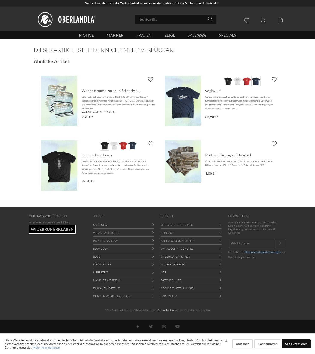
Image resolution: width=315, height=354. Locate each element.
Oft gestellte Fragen (177, 224)
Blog (96, 256)
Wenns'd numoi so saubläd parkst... (111, 90)
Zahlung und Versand (178, 240)
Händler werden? (106, 280)
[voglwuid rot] (246, 81)
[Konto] (267, 20)
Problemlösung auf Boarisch (228, 155)
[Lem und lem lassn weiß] (113, 145)
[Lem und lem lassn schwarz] (104, 145)
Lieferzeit (100, 272)
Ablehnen (242, 344)
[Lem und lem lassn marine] (132, 145)
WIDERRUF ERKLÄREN (52, 229)
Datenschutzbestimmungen (263, 252)
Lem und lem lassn (97, 155)
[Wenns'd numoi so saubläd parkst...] (59, 101)
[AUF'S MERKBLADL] (274, 79)
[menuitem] (175, 19)
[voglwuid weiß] (237, 81)
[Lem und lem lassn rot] (123, 145)
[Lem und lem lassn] (59, 165)
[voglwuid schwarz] (228, 81)
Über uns (100, 224)
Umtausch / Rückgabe (177, 248)
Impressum (169, 296)
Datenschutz (171, 280)
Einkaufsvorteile (106, 288)
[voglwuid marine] (256, 81)
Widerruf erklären (175, 256)
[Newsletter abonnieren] (280, 243)
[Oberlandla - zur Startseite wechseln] (66, 19)
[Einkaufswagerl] (283, 20)
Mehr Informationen (46, 347)
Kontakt (167, 232)
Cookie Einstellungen (178, 288)
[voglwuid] (183, 101)
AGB (163, 272)
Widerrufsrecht (173, 264)
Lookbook (101, 248)
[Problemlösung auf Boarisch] (183, 161)
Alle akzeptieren (296, 344)
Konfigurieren (268, 344)
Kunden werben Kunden (112, 296)
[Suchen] (211, 19)
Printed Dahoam (105, 240)
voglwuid (213, 90)
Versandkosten (165, 310)
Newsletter (102, 264)
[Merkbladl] (248, 20)
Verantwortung (106, 232)
